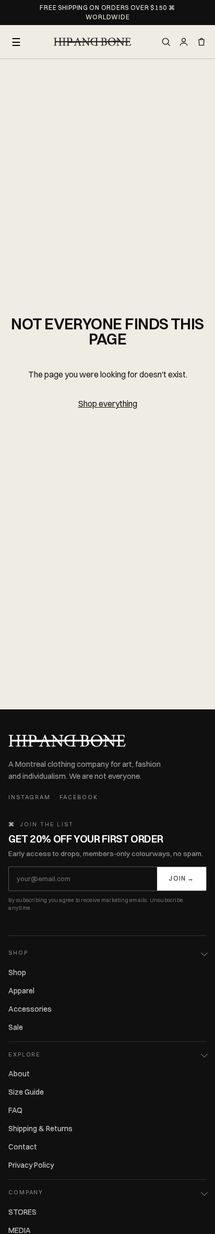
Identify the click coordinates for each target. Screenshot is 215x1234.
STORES (22, 1212)
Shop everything (107, 403)
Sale (15, 1027)
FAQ (15, 1110)
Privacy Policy (31, 1165)
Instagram (29, 797)
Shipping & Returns (40, 1128)
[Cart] (201, 42)
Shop (17, 972)
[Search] (166, 42)
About (19, 1073)
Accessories (30, 1009)
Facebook (78, 797)
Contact (22, 1147)
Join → (181, 878)
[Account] (183, 42)
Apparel (21, 990)
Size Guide (26, 1092)
